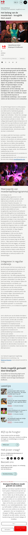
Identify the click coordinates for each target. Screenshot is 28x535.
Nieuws (7, 8)
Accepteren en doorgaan (20, 527)
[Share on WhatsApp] (16, 62)
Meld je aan (6, 444)
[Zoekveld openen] (21, 2)
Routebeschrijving (8, 474)
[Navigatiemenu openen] (25, 2)
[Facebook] (8, 458)
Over (14, 523)
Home (2, 8)
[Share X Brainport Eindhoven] (5, 62)
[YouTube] (18, 458)
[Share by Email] (13, 62)
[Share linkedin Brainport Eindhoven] (9, 62)
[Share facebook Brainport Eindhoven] (2, 62)
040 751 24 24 (9, 455)
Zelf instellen (7, 529)
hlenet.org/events (6, 360)
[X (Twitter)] (22, 458)
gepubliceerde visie (19, 159)
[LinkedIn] (15, 458)
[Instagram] (11, 458)
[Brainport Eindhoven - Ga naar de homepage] (2, 2)
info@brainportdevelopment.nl (14, 453)
